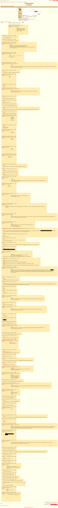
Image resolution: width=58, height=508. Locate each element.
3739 (13, 389)
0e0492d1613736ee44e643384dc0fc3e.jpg (7, 43)
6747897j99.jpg (4, 296)
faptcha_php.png (4, 487)
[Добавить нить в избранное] (22, 22)
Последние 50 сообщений (53, 502)
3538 (13, 317)
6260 (13, 469)
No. (18, 22)
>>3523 (4, 261)
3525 (15, 258)
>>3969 (6, 432)
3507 (13, 176)
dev (4, 0)
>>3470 (10, 76)
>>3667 (12, 326)
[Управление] (56, 0)
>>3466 (10, 54)
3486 (13, 103)
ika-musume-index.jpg (11, 26)
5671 (13, 463)
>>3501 (9, 156)
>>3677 (14, 368)
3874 (13, 402)
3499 (13, 124)
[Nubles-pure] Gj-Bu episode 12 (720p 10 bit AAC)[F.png (8, 424)
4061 (13, 447)
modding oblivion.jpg (4, 204)
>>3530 (22, 298)
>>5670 (8, 465)
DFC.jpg (3, 194)
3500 (13, 129)
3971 (13, 440)
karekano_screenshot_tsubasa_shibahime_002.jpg (7, 63)
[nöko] (26, 17)
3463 (20, 25)
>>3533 (12, 308)
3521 (13, 237)
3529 (13, 286)
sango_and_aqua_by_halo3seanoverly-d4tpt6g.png (7, 325)
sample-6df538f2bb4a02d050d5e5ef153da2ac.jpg (7, 340)
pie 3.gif (3, 177)
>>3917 (4, 420)
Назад (45, 502)
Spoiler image (34, 15)
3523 (13, 246)
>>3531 (4, 303)
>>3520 (4, 239)
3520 (31, 228)
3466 (13, 42)
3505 (13, 168)
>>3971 (4, 451)
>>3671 (4, 337)
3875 (13, 406)
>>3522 (4, 262)
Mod (1, 503)
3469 (13, 62)
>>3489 (4, 315)
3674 (13, 349)
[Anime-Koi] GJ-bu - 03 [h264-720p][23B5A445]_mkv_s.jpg (8, 373)
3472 (13, 84)
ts (8, 0)
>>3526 (4, 278)
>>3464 (12, 64)
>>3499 (12, 131)
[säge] (23, 17)
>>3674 (4, 359)
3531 (13, 295)
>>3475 (4, 101)
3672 (13, 335)
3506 (14, 172)
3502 (13, 146)
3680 (13, 372)
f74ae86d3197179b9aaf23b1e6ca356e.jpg (6, 115)
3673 (13, 339)
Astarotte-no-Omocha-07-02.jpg (5, 390)
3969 (13, 423)
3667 (13, 321)
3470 (13, 70)
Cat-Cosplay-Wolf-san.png (5, 222)
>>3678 (12, 374)
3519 (13, 221)
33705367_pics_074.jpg (3, 21)
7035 (22, 482)
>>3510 (4, 229)
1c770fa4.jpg (3, 130)
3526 (13, 266)
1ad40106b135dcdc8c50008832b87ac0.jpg (7, 53)
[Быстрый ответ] (23, 22)
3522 (13, 242)
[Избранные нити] (53, 0)
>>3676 (12, 368)
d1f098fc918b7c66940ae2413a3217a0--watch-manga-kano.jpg (9, 493)
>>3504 (4, 170)
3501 (13, 136)
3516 (13, 203)
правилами (27, 18)
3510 (13, 183)
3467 (13, 52)
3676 (13, 358)
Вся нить (48, 502)
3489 (13, 114)
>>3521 (4, 264)
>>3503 (9, 185)
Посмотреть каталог (27, 19)
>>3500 (12, 138)
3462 (20, 22)
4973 (13, 453)
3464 (13, 35)
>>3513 (6, 205)
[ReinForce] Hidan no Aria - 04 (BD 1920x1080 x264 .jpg (8, 383)
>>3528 (4, 291)
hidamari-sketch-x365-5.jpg (5, 214)
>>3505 (12, 178)
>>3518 (12, 223)
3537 (13, 313)
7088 (13, 492)
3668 (13, 324)
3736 (13, 382)
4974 (13, 456)
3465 (13, 39)
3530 (13, 290)
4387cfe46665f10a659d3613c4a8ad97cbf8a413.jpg (7, 267)
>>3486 (4, 108)
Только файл (54, 503)
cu (3, 505)
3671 (13, 332)
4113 (13, 450)
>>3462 (18, 27)
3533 (13, 302)
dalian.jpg (3, 147)
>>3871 (4, 404)
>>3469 (4, 85)
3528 (13, 281)
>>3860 (4, 400)
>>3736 (12, 391)
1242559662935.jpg (4, 407)
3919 (13, 418)
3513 (13, 193)
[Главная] (57, 0)
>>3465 (11, 44)
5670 (13, 460)
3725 (13, 379)
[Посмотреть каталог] (54, 0)
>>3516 (12, 215)
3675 (13, 354)
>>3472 (12, 90)
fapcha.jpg (3, 464)
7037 (13, 486)
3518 (13, 213)
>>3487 (4, 112)
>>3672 (10, 341)
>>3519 (4, 235)
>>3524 (4, 259)
